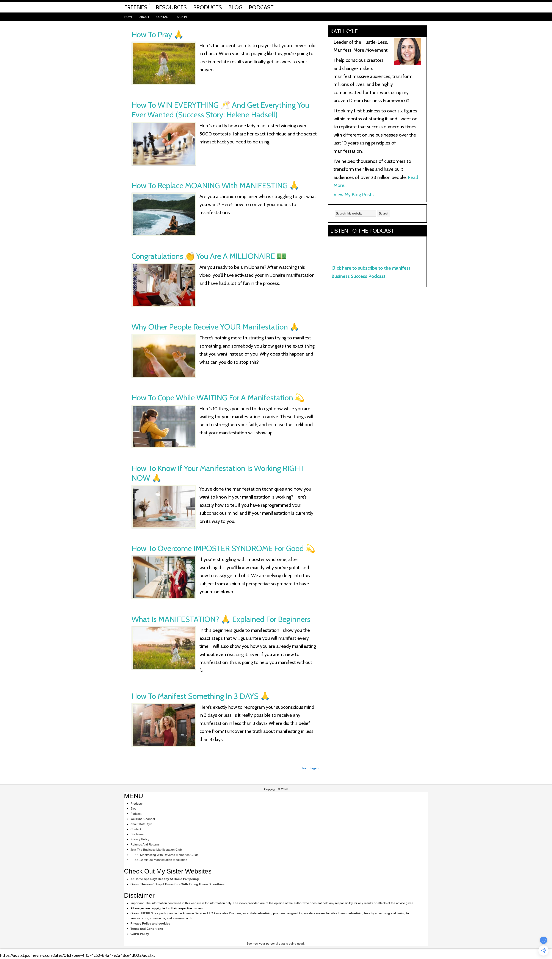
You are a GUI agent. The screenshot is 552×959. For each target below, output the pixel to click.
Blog (133, 808)
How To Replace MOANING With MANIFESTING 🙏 (215, 185)
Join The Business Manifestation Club (156, 849)
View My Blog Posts (354, 194)
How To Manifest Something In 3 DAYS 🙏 (201, 696)
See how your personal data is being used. (276, 943)
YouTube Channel (142, 819)
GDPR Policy (139, 934)
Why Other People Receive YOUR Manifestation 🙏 (215, 326)
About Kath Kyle (141, 824)
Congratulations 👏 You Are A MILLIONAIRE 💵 (209, 256)
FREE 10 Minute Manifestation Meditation (158, 859)
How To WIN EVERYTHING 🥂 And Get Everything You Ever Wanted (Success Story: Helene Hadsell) (220, 109)
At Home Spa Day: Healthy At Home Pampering (164, 879)
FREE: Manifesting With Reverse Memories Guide (164, 854)
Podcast (135, 813)
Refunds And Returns (145, 844)
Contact (135, 829)
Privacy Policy (139, 839)
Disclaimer (137, 834)
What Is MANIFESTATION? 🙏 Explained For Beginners (221, 619)
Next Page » (310, 768)
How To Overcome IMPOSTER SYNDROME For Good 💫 (223, 548)
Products (136, 803)
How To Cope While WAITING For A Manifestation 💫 (218, 397)
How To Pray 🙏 (157, 34)
